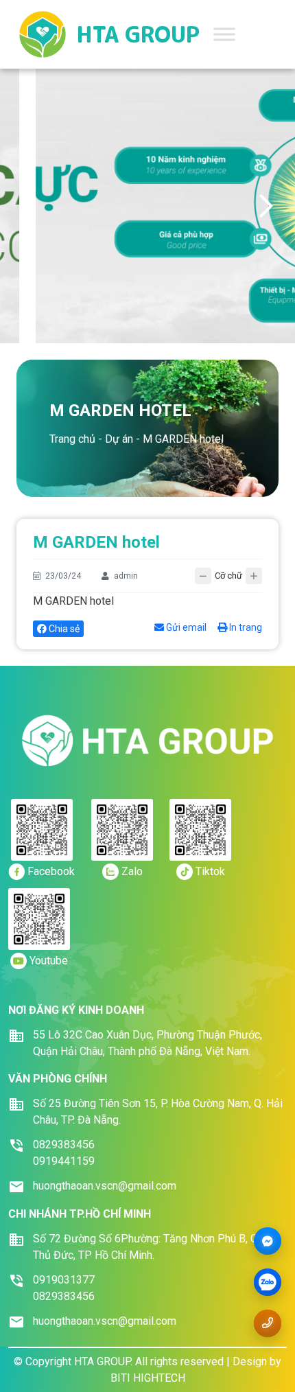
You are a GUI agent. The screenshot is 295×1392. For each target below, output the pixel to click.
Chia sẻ (63, 628)
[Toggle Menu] (224, 33)
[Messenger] (267, 1241)
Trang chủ (72, 438)
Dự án (119, 438)
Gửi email (185, 627)
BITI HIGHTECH (147, 1377)
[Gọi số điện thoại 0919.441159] (267, 1323)
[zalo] (267, 1283)
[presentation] (28, 206)
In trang (244, 627)
